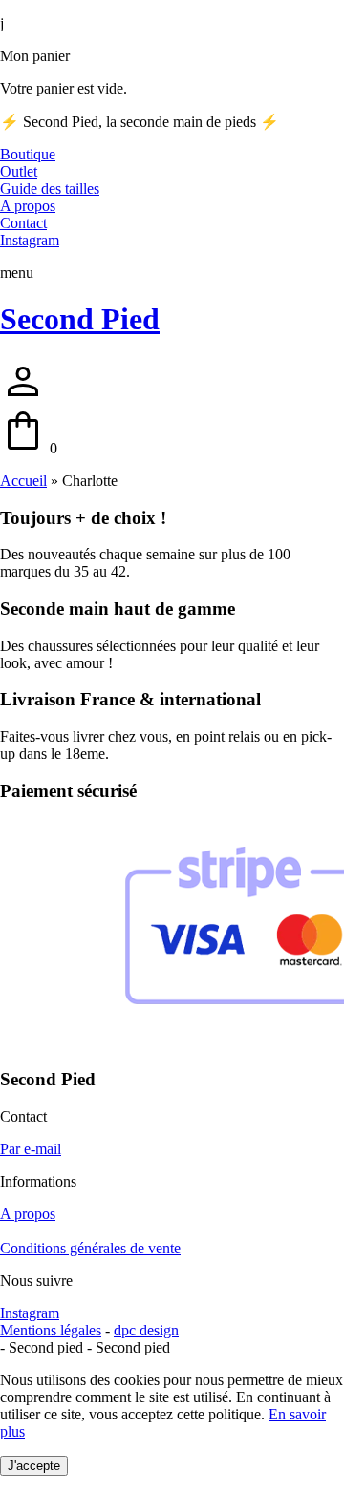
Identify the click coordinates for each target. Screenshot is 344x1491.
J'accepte (34, 1466)
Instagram (29, 1313)
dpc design (146, 1330)
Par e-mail (30, 1149)
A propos (27, 1214)
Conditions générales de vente (90, 1248)
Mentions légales (50, 1330)
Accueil (23, 480)
